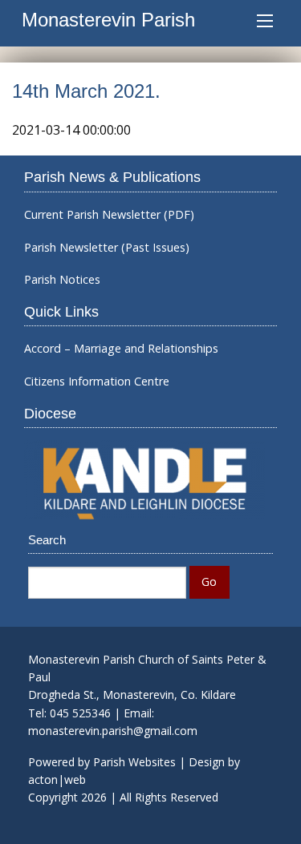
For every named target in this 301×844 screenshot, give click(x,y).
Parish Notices (62, 279)
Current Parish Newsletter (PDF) (109, 214)
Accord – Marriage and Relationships (121, 348)
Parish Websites (134, 761)
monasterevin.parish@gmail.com (112, 730)
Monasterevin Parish (108, 19)
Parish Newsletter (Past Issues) (106, 247)
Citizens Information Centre (96, 381)
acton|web (57, 779)
